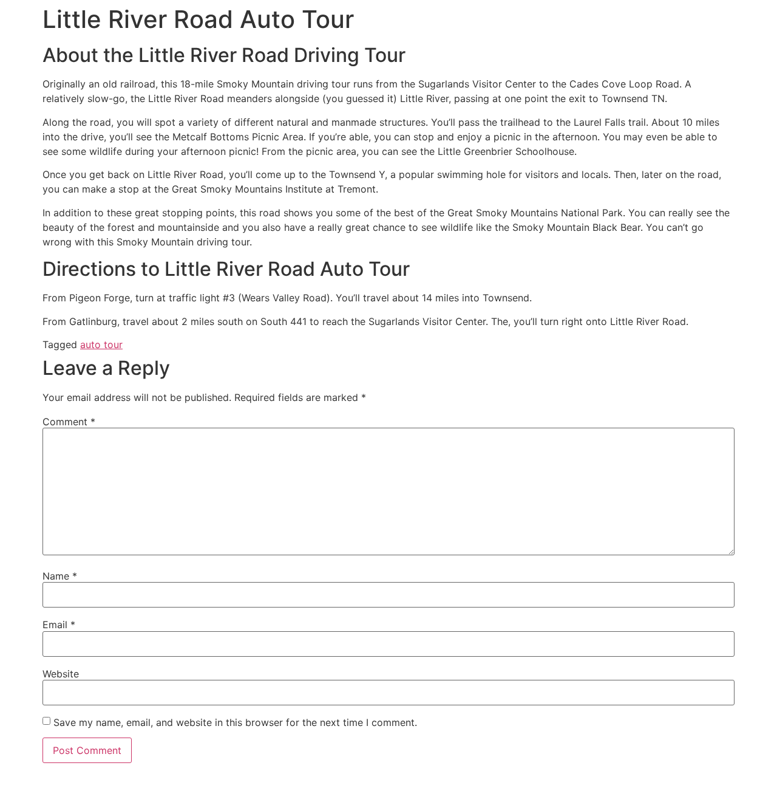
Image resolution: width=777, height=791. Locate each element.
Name (59, 576)
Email (58, 624)
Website (60, 674)
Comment (68, 421)
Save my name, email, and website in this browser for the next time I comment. (235, 722)
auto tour (101, 344)
